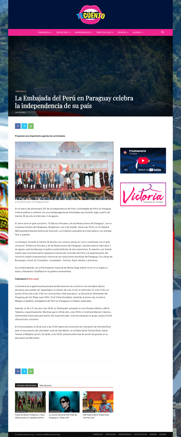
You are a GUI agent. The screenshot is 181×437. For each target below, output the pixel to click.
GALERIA (136, 32)
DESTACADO (62, 32)
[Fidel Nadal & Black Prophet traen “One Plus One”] (98, 402)
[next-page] (21, 423)
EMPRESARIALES (82, 32)
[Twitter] (24, 126)
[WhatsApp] (31, 126)
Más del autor (46, 385)
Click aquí (33, 279)
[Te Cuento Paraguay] (90, 14)
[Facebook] (18, 126)
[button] (162, 32)
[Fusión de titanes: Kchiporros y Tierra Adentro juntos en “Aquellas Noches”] (30, 402)
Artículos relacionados (26, 385)
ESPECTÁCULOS (104, 32)
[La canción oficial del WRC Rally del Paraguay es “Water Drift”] (64, 402)
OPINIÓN (122, 32)
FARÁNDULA (44, 32)
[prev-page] (17, 423)
